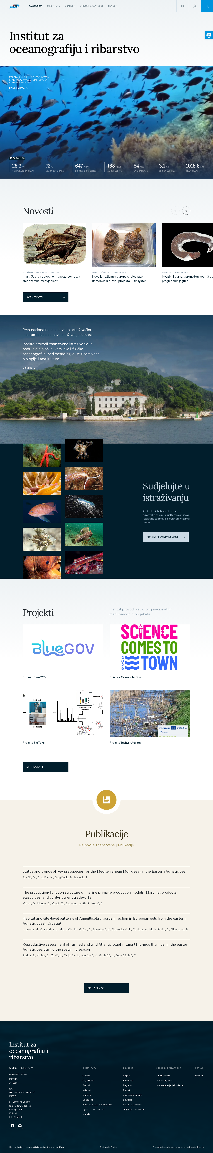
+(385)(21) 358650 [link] (22, 1105)
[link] (209, 35)
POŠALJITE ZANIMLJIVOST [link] (162, 537)
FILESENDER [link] (15, 1117)
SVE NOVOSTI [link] (34, 297)
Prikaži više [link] (95, 988)
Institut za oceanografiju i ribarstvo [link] (28, 1050)
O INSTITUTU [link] (29, 368)
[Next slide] (186, 211)
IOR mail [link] (13, 1113)
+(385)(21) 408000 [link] (21, 1102)
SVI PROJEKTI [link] (34, 766)
